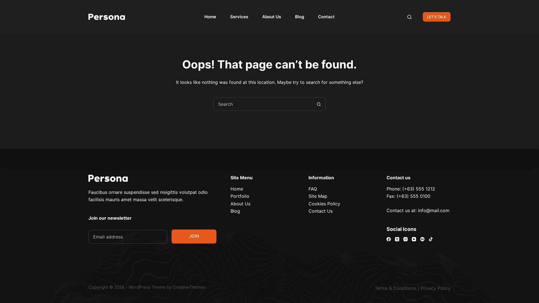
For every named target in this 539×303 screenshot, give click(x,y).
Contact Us (321, 211)
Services (239, 16)
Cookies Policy (324, 203)
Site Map (318, 196)
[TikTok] (431, 239)
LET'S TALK (436, 17)
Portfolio (239, 196)
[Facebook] (389, 239)
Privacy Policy (436, 288)
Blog (299, 16)
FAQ (313, 189)
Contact (326, 16)
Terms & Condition (394, 288)
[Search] (409, 17)
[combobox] (263, 104)
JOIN (194, 236)
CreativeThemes (189, 287)
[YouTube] (414, 239)
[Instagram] (405, 239)
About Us (271, 16)
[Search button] (318, 104)
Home (210, 16)
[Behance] (422, 239)
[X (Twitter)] (397, 239)
